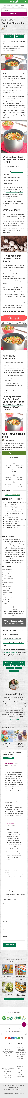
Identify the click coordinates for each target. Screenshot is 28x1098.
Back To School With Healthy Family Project (8, 1052)
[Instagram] (19, 1038)
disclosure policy (23, 34)
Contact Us (8, 1077)
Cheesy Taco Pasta (10, 194)
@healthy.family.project (10, 652)
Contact (11, 1085)
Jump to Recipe (10, 36)
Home (2, 19)
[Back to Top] (24, 1024)
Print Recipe (20, 36)
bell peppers (7, 174)
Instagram (20, 1056)
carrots (20, 172)
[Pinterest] (9, 1038)
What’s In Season (20, 1054)
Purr (23, 1093)
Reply (15, 765)
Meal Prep (10, 668)
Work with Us (7, 1073)
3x (24, 499)
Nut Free (18, 668)
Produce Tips (20, 1076)
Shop (20, 1074)
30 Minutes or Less (9, 662)
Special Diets (8, 19)
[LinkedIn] (22, 1038)
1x (19, 499)
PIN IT (20, 311)
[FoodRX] (25, 1018)
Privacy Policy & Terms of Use (13, 1089)
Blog (20, 1070)
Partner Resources (20, 1052)
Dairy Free (20, 662)
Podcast (20, 1072)
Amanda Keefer (9, 28)
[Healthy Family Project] (3, 1018)
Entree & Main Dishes (18, 665)
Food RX (7, 1055)
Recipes (20, 1068)
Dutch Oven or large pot (12, 494)
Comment (6, 904)
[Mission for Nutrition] (18, 1018)
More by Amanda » (14, 719)
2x (21, 499)
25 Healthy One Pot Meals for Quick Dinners (13, 407)
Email (5, 929)
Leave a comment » (8, 757)
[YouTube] (6, 1038)
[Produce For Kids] (10, 1018)
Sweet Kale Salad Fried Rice (11, 634)
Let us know (13, 623)
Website (5, 936)
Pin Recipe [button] (15, 457)
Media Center (7, 1075)
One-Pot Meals (14, 670)
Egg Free (6, 665)
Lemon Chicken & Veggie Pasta (14, 192)
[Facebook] (12, 1038)
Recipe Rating (6, 899)
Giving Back (7, 1071)
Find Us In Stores (7, 1045)
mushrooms (14, 172)
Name (5, 921)
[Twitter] (16, 1038)
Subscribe (13, 13)
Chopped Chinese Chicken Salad (12, 638)
